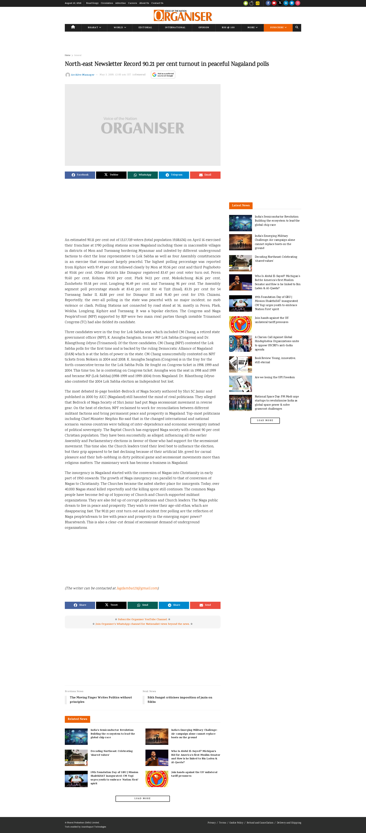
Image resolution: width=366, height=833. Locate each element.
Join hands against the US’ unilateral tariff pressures (194, 774)
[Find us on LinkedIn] (285, 3)
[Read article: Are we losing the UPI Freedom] (240, 384)
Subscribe (277, 28)
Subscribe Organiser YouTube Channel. (142, 620)
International (175, 28)
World (118, 28)
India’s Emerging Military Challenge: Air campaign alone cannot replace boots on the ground (194, 734)
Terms (222, 823)
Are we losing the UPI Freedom (275, 377)
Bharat (93, 28)
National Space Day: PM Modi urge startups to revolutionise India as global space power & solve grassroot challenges (277, 403)
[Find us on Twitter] (280, 3)
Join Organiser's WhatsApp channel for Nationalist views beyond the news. (143, 624)
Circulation (107, 3)
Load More (142, 798)
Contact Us (157, 3)
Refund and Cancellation (260, 823)
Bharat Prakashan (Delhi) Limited (83, 822)
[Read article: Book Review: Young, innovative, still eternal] (240, 364)
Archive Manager (83, 75)
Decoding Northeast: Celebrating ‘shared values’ (112, 753)
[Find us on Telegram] (291, 3)
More (251, 28)
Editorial (145, 28)
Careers (132, 3)
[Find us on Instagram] (297, 3)
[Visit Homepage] (183, 15)
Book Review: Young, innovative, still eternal (275, 360)
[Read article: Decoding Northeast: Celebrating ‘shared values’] (76, 758)
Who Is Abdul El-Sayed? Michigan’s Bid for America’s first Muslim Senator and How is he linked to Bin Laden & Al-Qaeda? (195, 757)
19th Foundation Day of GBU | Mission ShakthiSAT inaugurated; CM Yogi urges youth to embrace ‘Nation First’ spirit (114, 778)
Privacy (212, 823)
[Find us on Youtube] (274, 3)
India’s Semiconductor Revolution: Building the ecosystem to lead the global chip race (113, 734)
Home (67, 55)
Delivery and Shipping (289, 823)
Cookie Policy (236, 823)
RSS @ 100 (228, 28)
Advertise (120, 3)
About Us (144, 3)
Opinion (203, 28)
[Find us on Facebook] (268, 3)
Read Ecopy (92, 3)
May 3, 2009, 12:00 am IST (115, 75)
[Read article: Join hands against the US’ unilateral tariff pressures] (156, 779)
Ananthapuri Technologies (93, 827)
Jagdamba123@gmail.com (137, 588)
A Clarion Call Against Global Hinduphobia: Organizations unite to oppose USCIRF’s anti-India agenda (277, 343)
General (77, 55)
